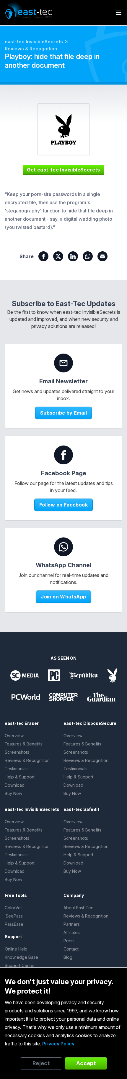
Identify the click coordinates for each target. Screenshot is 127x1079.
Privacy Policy (58, 1044)
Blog (68, 957)
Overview (14, 735)
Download (15, 785)
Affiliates (72, 932)
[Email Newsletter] (63, 363)
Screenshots (17, 752)
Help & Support (20, 776)
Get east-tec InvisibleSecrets (63, 170)
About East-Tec (78, 907)
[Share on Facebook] (43, 256)
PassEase (14, 924)
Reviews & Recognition (31, 49)
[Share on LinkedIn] (73, 256)
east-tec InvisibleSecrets (34, 41)
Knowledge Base (21, 957)
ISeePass (14, 915)
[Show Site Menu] (118, 12)
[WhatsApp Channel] (63, 546)
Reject (41, 1063)
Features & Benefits (24, 743)
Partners (72, 924)
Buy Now (13, 793)
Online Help (16, 948)
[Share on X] (58, 256)
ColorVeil (13, 907)
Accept (86, 1063)
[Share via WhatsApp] (88, 256)
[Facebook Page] (63, 455)
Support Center (20, 965)
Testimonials (17, 768)
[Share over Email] (102, 256)
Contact (71, 948)
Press (69, 940)
